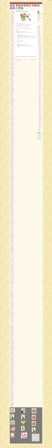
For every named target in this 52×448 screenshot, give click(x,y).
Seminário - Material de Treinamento (12, 330)
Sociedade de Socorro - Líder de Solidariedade (12, 361)
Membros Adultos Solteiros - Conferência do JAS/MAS (12, 129)
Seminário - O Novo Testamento (12, 332)
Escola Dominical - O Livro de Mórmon (12, 88)
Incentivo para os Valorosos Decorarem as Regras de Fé (40, 56)
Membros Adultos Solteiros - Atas (12, 125)
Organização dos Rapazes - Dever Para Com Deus (12, 227)
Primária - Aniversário (12, 254)
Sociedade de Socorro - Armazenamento (12, 343)
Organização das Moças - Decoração (12, 176)
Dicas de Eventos (11, 59)
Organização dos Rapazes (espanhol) (12, 248)
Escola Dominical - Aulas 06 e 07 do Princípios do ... (40, 114)
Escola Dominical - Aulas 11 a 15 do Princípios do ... (40, 64)
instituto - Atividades (12, 106)
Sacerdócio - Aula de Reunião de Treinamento (12, 306)
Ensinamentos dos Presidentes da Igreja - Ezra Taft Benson (12, 64)
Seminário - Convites (12, 322)
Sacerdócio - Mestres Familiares (12, 313)
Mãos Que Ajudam (12, 123)
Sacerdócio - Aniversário (11, 301)
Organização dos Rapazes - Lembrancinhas (11, 231)
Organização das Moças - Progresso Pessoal (12, 205)
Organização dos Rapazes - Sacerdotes (12, 242)
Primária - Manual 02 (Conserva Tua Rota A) (12, 270)
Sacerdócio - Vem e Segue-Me (12, 317)
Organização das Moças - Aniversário (12, 167)
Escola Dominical (19, 28)
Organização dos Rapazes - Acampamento (11, 217)
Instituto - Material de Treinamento (12, 113)
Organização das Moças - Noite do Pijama (11, 196)
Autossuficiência (11, 17)
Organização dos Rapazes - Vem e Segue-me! (11, 246)
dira (17, 40)
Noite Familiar (11, 150)
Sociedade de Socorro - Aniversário (12, 340)
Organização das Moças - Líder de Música (11, 185)
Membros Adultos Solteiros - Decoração (12, 130)
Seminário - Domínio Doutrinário (12, 326)
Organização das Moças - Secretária (12, 206)
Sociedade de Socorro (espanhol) (12, 377)
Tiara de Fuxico (40, 95)
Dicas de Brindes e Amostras (12, 55)
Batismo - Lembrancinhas (11, 30)
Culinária (11, 50)
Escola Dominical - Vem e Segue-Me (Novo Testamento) (12, 100)
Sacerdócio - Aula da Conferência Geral (12, 305)
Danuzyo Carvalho (18, 31)
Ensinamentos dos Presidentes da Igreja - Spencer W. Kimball (12, 75)
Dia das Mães (11, 51)
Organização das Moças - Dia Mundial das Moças (12, 178)
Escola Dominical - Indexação (12, 85)
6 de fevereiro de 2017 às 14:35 (23, 31)
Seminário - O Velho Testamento (12, 333)
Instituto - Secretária (12, 119)
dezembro (40, 36)
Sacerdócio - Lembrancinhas (11, 312)
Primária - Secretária (12, 288)
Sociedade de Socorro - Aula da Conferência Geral (12, 347)
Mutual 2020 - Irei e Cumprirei (12, 148)
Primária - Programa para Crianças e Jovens (12, 284)
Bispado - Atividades (12, 36)
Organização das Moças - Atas (11, 168)
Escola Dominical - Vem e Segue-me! (12, 101)
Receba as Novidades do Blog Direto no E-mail (40, 71)
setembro (40, 39)
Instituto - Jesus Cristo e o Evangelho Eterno (12, 111)
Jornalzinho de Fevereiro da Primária (40, 109)
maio (39, 42)
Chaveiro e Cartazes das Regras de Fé (40, 98)
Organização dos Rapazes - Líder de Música (12, 233)
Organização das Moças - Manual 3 (12, 189)
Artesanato (11, 16)
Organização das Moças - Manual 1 (11, 187)
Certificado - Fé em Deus (40, 102)
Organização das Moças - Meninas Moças (11, 193)
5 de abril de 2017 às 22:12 (25, 44)
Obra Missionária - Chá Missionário (12, 153)
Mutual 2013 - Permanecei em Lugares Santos (11, 138)
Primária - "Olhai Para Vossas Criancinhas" (12, 252)
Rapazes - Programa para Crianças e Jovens (12, 298)
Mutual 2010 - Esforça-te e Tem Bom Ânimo (12, 134)
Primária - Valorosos (12, 290)
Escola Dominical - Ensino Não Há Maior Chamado (12, 82)
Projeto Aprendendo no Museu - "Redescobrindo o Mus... (40, 125)
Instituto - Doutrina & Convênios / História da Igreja (12, 109)
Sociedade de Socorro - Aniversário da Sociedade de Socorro (12, 341)
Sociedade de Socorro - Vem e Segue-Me (12, 376)
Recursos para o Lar (12, 299)
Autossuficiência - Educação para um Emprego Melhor (12, 20)
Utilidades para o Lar (12, 401)
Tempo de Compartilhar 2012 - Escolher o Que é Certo (12, 385)
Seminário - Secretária (11, 335)
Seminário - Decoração (12, 323)
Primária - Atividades (12, 256)
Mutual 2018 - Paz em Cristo (12, 145)
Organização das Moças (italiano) (11, 215)
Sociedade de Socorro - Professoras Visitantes (12, 373)
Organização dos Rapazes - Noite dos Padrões (12, 239)
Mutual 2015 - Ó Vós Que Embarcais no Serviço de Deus (12, 141)
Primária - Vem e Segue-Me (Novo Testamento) (11, 295)
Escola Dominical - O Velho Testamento (12, 90)
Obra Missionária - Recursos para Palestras (12, 159)
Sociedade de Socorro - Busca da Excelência (12, 350)
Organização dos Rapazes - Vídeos (11, 247)
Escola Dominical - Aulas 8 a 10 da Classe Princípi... (40, 87)
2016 (38, 33)
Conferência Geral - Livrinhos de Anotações (12, 49)
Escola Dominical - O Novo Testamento (12, 89)
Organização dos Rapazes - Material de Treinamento (12, 234)
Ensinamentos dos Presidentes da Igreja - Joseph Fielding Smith (12, 71)
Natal (10, 149)
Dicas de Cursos (11, 58)
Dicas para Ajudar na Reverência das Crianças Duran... (40, 74)
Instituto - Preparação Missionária (12, 118)
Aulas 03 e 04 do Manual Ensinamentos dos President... (40, 116)
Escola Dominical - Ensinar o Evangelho (12, 80)
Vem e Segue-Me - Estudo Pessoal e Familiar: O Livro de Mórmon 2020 (12, 403)
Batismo (11, 25)
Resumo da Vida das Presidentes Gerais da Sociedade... (40, 53)
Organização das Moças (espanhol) (11, 211)
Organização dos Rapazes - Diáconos (12, 229)
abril (39, 43)
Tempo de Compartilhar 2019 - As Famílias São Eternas (12, 400)
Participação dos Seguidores (11, 249)
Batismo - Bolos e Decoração (11, 27)
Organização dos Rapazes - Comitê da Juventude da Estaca (12, 224)
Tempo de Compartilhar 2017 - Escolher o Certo (12, 396)
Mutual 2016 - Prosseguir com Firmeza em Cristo (12, 142)
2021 (38, 29)
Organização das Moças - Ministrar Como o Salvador (12, 195)
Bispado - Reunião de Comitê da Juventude (12, 41)
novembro (40, 37)
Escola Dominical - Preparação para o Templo (12, 92)
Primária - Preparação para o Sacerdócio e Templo (12, 283)
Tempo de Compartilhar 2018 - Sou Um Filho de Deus (12, 397)
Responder (18, 38)
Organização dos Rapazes (11, 216)
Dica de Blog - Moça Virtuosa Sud (40, 58)
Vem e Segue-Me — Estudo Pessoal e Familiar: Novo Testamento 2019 (12, 406)
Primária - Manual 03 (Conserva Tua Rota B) (12, 272)
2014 (38, 35)
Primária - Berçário (12, 257)
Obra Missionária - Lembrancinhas (12, 155)
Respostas (19, 34)
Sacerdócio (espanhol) (12, 318)
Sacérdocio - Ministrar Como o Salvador (12, 315)
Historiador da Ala (11, 104)
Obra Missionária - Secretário (12, 160)
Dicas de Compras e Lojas (12, 56)
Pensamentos (11, 251)
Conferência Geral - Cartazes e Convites (12, 46)
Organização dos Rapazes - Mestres (12, 235)
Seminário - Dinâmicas (11, 324)
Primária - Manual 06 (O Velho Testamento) (12, 278)
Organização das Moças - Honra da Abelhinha (11, 181)
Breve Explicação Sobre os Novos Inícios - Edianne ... (40, 66)
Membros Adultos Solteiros (12, 124)
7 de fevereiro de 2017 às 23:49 (21, 40)
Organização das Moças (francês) (11, 212)
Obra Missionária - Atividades (12, 152)
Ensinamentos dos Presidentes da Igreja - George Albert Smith (12, 65)
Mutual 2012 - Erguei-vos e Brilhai (12, 136)
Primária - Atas (11, 255)
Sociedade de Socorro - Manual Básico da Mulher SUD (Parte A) (12, 364)
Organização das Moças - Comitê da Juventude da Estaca (12, 172)
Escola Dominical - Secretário (12, 97)
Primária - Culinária (12, 261)
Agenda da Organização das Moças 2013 (40, 107)
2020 (38, 30)
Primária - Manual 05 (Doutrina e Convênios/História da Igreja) (12, 276)
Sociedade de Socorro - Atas (12, 344)
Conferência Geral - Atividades (12, 45)
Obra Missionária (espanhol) (11, 161)
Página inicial (26, 59)
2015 (38, 34)
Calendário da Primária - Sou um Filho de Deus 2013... (40, 119)
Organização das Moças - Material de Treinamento (12, 191)
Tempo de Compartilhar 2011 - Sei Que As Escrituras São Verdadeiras (12, 383)
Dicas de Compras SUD (12, 57)
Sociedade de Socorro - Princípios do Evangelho (12, 372)
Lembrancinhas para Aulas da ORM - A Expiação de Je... (40, 49)
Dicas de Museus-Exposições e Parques (12, 61)
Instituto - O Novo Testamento (11, 116)
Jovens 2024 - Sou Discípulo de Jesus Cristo (12, 121)
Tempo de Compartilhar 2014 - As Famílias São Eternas (12, 390)
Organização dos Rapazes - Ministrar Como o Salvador (12, 237)
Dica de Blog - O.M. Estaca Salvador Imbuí (40, 92)
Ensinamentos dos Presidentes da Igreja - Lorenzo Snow (12, 73)
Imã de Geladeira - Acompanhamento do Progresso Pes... (40, 89)
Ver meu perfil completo (39, 15)
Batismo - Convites (12, 28)
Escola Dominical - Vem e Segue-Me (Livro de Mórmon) (12, 98)
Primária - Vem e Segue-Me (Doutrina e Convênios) (12, 292)
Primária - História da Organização (12, 265)
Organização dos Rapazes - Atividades (12, 221)
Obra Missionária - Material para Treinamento (12, 157)
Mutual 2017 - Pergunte (11, 144)
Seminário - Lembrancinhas (11, 329)
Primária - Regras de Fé (12, 287)
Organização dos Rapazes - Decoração (12, 225)
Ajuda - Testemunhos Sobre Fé (40, 97)
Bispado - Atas (11, 35)
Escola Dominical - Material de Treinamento (12, 86)
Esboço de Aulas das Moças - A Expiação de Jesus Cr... (40, 46)
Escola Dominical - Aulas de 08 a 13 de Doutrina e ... (40, 82)
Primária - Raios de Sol (12, 286)
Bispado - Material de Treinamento (12, 40)
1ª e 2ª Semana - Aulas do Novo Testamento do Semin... (40, 76)
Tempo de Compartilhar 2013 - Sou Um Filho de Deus (12, 387)
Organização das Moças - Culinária (11, 175)
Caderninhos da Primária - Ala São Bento (40, 121)
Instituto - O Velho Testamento (12, 117)
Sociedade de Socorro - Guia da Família (12, 357)
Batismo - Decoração (12, 29)
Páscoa (11, 250)
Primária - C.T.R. (11, 258)
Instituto (11, 105)
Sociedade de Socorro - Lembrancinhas (12, 358)
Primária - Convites (12, 260)
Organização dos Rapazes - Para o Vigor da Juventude (12, 240)
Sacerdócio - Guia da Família (12, 311)
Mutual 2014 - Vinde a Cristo (12, 139)
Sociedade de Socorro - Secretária (12, 375)
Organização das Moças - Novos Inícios (12, 199)
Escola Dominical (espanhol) (11, 102)
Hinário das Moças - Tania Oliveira (40, 122)
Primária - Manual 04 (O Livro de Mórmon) (12, 274)
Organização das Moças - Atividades (12, 170)
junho (39, 41)
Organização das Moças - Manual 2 (12, 188)
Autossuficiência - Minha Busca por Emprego (12, 24)
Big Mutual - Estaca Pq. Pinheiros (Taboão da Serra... (40, 100)
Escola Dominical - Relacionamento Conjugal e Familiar (12, 95)
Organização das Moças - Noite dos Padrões (11, 198)
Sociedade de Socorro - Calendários (12, 352)
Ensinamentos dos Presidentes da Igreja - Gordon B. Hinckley (12, 67)
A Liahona (11, 15)
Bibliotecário (11, 34)
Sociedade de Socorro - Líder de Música (12, 359)
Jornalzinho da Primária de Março (40, 62)
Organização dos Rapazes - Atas (11, 220)
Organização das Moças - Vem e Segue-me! (12, 209)
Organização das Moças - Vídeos (11, 210)
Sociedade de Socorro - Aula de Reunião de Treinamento (12, 349)
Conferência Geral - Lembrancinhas (12, 47)
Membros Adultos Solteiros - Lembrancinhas (12, 132)
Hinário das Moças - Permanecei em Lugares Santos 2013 (40, 69)
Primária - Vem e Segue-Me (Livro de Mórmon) (12, 294)
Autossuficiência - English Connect (12, 21)
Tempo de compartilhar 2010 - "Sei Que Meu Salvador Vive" (12, 381)
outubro (39, 38)
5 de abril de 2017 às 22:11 (25, 35)
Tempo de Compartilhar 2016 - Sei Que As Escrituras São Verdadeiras (12, 394)
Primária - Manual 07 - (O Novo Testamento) (12, 279)
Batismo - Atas (11, 26)
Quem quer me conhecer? (40, 126)
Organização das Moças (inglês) (11, 213)
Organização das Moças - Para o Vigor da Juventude (12, 201)
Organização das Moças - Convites (11, 173)
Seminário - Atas (11, 320)
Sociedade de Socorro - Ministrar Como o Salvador (12, 370)
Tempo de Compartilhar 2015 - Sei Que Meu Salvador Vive (12, 392)
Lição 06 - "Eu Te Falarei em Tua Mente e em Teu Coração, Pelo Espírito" (24, 24)
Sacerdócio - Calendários (11, 307)
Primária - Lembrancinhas (11, 266)
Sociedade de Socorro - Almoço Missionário (12, 338)
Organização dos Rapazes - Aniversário (12, 219)
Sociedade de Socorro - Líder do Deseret (12, 362)
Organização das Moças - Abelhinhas (12, 163)
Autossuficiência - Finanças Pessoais (12, 23)
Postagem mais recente (19, 59)
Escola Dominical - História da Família (12, 83)
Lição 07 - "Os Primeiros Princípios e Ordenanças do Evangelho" (23, 25)
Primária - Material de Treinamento (12, 281)
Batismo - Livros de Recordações (12, 32)
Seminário (11, 319)
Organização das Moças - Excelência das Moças (12, 179)
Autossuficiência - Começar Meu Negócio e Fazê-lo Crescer (12, 18)
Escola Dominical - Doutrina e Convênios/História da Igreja (26, 28)
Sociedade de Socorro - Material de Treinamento (12, 368)
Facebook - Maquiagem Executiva (40, 94)
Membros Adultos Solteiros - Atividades (12, 127)
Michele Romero (20, 35)
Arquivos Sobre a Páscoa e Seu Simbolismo (40, 51)
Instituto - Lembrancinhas (11, 112)
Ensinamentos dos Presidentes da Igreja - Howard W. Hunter (12, 69)
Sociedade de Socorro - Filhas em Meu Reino (12, 355)
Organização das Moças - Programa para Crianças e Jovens (12, 203)
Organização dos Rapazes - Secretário (12, 243)
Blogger (32, 442)
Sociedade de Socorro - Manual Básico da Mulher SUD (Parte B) (12, 366)
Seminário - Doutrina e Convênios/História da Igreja (12, 327)
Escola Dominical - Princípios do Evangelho (12, 93)
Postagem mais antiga (33, 59)
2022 (38, 28)
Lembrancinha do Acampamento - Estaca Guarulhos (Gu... (40, 79)
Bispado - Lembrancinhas (11, 37)
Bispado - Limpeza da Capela (12, 39)
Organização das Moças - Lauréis (11, 182)
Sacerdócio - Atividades (12, 303)
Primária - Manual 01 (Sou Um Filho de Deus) (12, 269)
